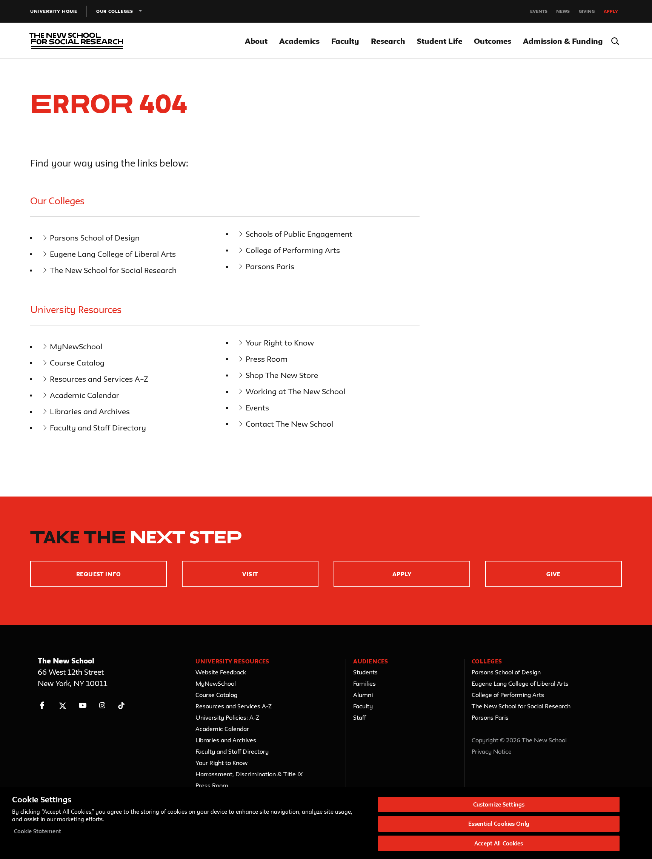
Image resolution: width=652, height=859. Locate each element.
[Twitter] (62, 705)
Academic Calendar (84, 395)
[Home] (75, 40)
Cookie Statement (37, 831)
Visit (250, 574)
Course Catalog (77, 362)
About (256, 41)
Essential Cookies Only (498, 824)
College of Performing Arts (293, 250)
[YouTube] (82, 705)
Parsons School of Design (95, 237)
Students (365, 672)
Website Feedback (220, 672)
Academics (299, 41)
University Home (53, 11)
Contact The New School (289, 423)
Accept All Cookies (498, 843)
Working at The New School (295, 391)
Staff (359, 717)
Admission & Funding (563, 41)
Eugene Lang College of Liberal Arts (113, 254)
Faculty (345, 41)
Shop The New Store (282, 375)
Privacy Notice (492, 751)
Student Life (439, 41)
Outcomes (492, 41)
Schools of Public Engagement (299, 234)
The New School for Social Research (113, 270)
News (563, 11)
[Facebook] (42, 705)
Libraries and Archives (90, 411)
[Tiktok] (121, 705)
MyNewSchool (76, 346)
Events (538, 11)
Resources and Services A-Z (233, 706)
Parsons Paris (270, 266)
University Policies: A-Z (227, 717)
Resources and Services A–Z (99, 379)
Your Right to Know (280, 342)
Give (553, 574)
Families (364, 683)
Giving (587, 11)
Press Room (267, 359)
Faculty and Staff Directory (98, 427)
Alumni (363, 694)
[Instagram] (102, 705)
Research (388, 41)
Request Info (98, 574)
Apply (611, 11)
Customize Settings (498, 804)
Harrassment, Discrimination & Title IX (249, 774)
